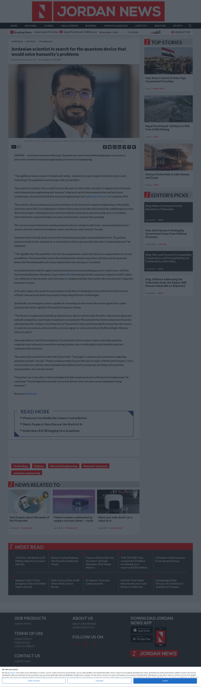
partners (13, 673)
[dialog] (100, 677)
